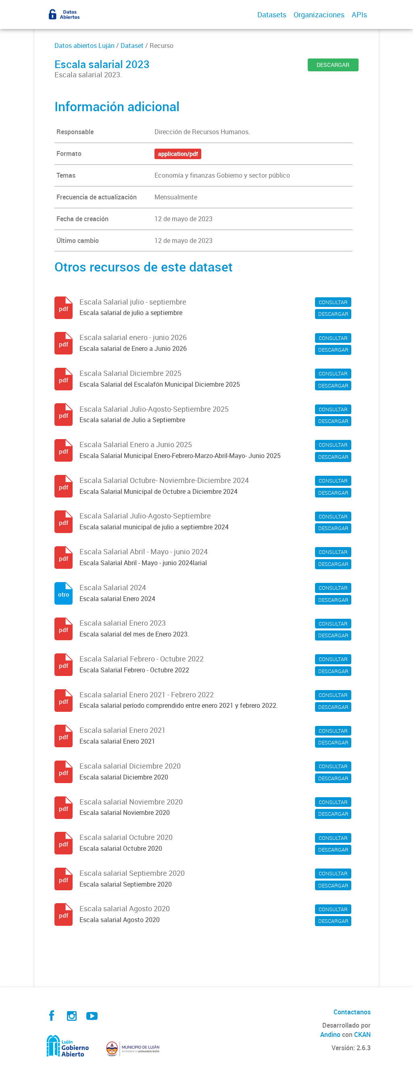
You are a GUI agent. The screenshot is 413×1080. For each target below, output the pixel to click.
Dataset (132, 45)
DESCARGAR (333, 64)
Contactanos (352, 1011)
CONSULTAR (333, 302)
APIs (359, 14)
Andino (330, 1034)
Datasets (271, 14)
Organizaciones (319, 14)
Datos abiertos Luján (84, 45)
